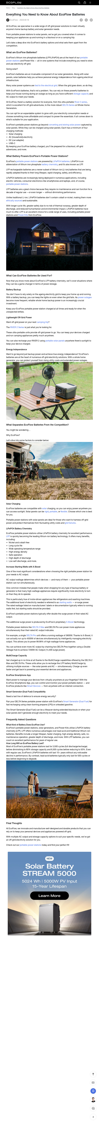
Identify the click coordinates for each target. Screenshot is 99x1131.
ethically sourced (14, 200)
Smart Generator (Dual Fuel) (76, 701)
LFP (8, 536)
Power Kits (23, 215)
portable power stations (27, 161)
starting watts (65, 602)
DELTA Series (68, 105)
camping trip (42, 322)
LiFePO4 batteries (61, 161)
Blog (13, 8)
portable (53, 511)
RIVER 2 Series (17, 327)
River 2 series (80, 102)
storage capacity (81, 94)
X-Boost (70, 622)
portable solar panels (55, 340)
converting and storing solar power (64, 124)
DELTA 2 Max (38, 627)
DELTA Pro (31, 635)
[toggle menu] (90, 2)
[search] (79, 2)
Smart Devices (34, 686)
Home (8, 8)
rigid (46, 511)
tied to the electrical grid (46, 85)
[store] (85, 2)
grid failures (70, 523)
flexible (63, 511)
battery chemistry (50, 164)
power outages (84, 297)
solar (44, 508)
